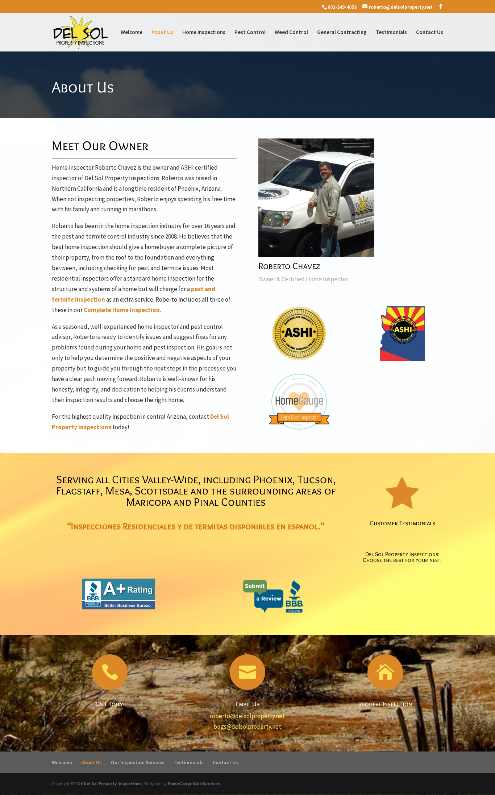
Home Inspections (203, 33)
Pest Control (250, 33)
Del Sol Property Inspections (113, 783)
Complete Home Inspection (122, 310)
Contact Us (429, 33)
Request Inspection (385, 704)
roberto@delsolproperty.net (247, 716)
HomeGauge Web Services (193, 783)
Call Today (110, 704)
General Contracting (342, 33)
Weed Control (291, 33)
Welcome (131, 33)
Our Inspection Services (138, 762)
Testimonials (391, 33)
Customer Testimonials (402, 523)
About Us (162, 33)
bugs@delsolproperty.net (247, 726)
